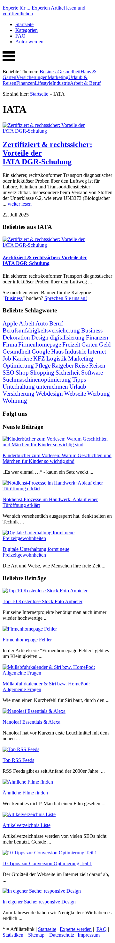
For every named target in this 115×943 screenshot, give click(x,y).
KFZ (39, 358)
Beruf (56, 323)
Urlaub (77, 386)
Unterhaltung (19, 386)
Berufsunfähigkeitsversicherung (41, 330)
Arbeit (26, 323)
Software (92, 372)
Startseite (24, 24)
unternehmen (52, 386)
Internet (97, 351)
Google (41, 351)
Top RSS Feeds (18, 760)
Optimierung (18, 365)
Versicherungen (32, 77)
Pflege (42, 365)
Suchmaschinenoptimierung (37, 379)
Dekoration (16, 337)
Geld (105, 344)
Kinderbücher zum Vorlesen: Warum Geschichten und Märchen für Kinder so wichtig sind (57, 458)
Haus (57, 351)
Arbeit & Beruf (85, 83)
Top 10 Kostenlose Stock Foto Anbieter (42, 601)
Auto (41, 323)
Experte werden (76, 929)
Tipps (79, 379)
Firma (10, 344)
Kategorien (26, 30)
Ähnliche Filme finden (25, 792)
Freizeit (71, 344)
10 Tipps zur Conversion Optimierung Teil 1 (47, 863)
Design (40, 337)
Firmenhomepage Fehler (27, 639)
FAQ (20, 36)
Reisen (97, 365)
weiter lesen (20, 204)
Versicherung (18, 393)
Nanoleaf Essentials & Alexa (31, 722)
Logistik (56, 358)
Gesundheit (68, 71)
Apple (10, 323)
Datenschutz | (63, 935)
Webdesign (49, 393)
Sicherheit (68, 372)
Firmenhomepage (39, 344)
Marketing (58, 77)
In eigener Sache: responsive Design (39, 901)
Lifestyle (43, 83)
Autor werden (29, 41)
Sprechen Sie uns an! (65, 298)
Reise (81, 365)
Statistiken (13, 935)
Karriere (22, 358)
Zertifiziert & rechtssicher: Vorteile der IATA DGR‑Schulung (45, 260)
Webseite (75, 393)
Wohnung (15, 400)
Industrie (61, 83)
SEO (8, 372)
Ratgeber (62, 365)
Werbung (98, 393)
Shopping (42, 372)
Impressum (89, 935)
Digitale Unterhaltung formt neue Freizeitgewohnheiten (36, 552)
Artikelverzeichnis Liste (26, 825)
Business (48, 71)
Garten (89, 344)
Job (7, 358)
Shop (22, 372)
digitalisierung (67, 337)
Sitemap (36, 935)
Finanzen (25, 83)
